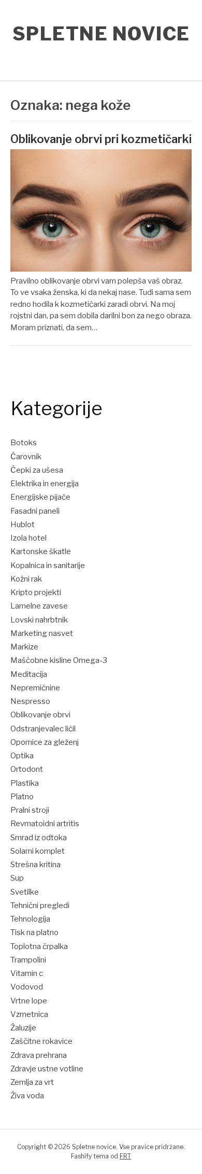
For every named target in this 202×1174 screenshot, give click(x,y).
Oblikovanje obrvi (40, 714)
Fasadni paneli (35, 511)
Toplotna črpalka (39, 946)
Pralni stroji (29, 810)
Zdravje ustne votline (46, 1068)
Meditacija (28, 674)
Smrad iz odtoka (38, 837)
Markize (24, 647)
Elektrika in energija (44, 483)
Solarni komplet (37, 851)
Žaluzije (23, 1027)
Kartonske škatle (40, 551)
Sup (17, 878)
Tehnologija (30, 919)
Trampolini (28, 960)
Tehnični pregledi (39, 905)
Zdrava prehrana (38, 1055)
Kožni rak (26, 579)
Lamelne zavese (39, 606)
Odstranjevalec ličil (43, 728)
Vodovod (26, 987)
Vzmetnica (29, 1014)
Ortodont (26, 769)
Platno (22, 796)
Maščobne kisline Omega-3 (58, 660)
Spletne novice (101, 33)
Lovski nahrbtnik (39, 620)
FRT (125, 1156)
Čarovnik (25, 456)
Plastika (24, 783)
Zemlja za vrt (32, 1082)
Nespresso (30, 701)
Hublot (22, 524)
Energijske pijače (40, 497)
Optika (22, 755)
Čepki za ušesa (36, 470)
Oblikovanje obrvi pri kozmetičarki (101, 139)
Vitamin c (26, 973)
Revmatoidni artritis (44, 823)
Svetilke (24, 892)
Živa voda (27, 1095)
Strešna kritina (35, 864)
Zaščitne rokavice (41, 1041)
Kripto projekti (35, 592)
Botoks (23, 442)
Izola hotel (28, 538)
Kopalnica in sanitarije (47, 565)
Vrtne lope (28, 1001)
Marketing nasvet (41, 633)
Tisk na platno (34, 932)
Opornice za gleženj (44, 742)
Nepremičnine (35, 687)
